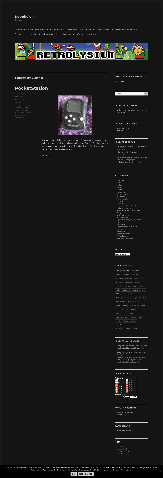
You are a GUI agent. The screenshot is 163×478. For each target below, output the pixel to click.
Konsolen (120, 204)
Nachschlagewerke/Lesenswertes (128, 211)
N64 (143, 290)
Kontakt (32, 34)
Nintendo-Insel (122, 217)
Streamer (19, 34)
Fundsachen (121, 192)
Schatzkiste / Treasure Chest (127, 227)
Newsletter (91, 34)
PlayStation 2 (131, 301)
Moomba (18, 110)
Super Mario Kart (130, 321)
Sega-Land (120, 229)
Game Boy (119, 278)
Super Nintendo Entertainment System (130, 325)
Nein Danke (85, 474)
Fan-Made (134, 274)
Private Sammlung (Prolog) (79, 29)
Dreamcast (135, 271)
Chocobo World (20, 105)
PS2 (143, 301)
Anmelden (120, 447)
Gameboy (128, 278)
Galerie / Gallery (103, 29)
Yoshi (135, 329)
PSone (118, 305)
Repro (124, 305)
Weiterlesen (47, 155)
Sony (140, 317)
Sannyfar (120, 346)
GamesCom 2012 (122, 199)
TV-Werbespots (122, 236)
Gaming (129, 282)
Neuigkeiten (121, 213)
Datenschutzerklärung (73, 34)
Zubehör (29, 112)
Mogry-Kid (27, 108)
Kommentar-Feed (123, 451)
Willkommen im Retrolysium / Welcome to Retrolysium (39, 29)
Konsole (118, 286)
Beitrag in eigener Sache (132, 360)
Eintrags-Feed (122, 449)
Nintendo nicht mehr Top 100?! (136, 346)
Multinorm (136, 290)
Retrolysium (25, 16)
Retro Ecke (119, 309)
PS (139, 301)
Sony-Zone (121, 231)
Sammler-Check (121, 313)
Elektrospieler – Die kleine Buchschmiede (131, 147)
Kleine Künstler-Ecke (125, 29)
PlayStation (26, 110)
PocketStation (31, 88)
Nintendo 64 (134, 294)
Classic (119, 187)
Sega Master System (123, 317)
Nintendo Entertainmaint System (128, 298)
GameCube (139, 278)
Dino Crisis (125, 271)
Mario (118, 290)
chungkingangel (122, 353)
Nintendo (124, 294)
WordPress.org (122, 454)
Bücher (119, 185)
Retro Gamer (121, 224)
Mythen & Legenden (124, 208)
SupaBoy (119, 321)
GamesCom (121, 197)
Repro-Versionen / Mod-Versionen (129, 220)
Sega (131, 313)
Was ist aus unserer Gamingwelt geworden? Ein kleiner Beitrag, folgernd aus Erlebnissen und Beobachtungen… (132, 160)
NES (117, 294)
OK (73, 474)
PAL (143, 298)
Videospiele (127, 329)
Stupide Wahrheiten (124, 234)
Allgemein (19, 100)
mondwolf (120, 348)
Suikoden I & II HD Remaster (127, 152)
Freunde (119, 190)
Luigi (134, 286)
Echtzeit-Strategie (122, 274)
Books (119, 183)
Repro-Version (134, 305)
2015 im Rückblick (132, 362)
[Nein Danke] (160, 471)
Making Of (142, 286)
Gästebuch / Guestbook (49, 34)
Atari (117, 271)
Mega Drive (126, 290)
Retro (118, 222)
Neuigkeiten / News (123, 128)
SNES (134, 317)
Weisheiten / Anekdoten (125, 238)
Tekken (118, 329)
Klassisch (120, 201)
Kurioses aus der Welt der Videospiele (130, 206)
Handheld (138, 282)
